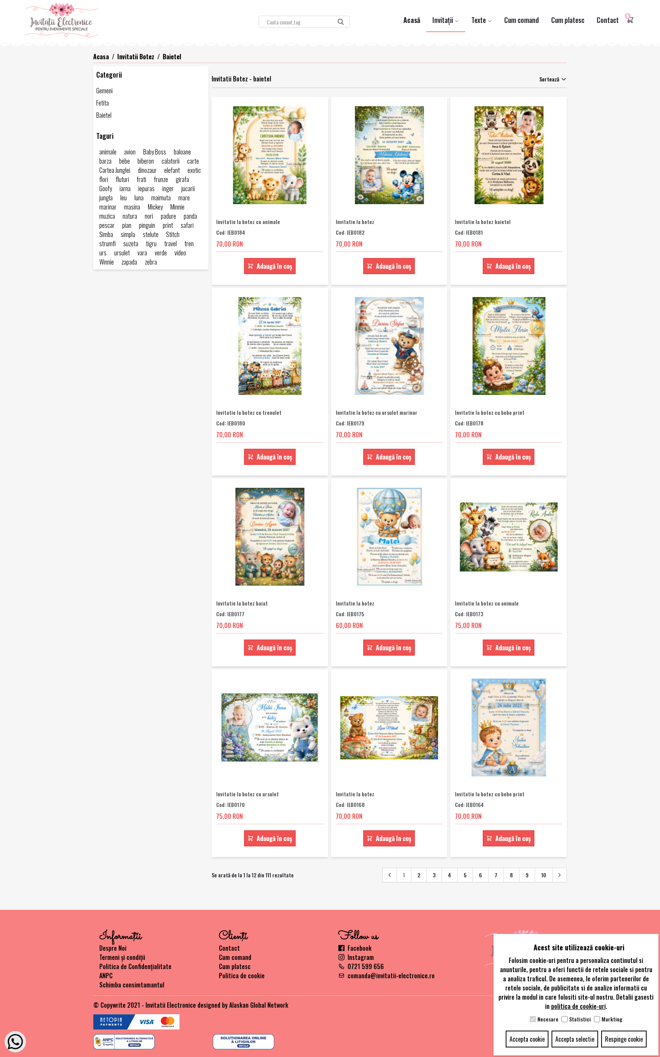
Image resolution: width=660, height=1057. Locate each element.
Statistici (580, 1019)
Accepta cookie (527, 1039)
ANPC (106, 975)
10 (543, 875)
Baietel (104, 115)
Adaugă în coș (274, 266)
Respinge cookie (624, 1039)
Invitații (443, 20)
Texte (479, 20)
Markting (612, 1019)
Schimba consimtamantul (131, 984)
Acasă (411, 20)
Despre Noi (112, 948)
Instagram (361, 957)
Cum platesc (567, 20)
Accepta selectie (574, 1039)
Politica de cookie (242, 975)
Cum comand (521, 20)
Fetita (102, 102)
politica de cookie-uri (578, 1006)
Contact (608, 20)
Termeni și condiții (122, 957)
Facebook (360, 948)
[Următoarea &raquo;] (559, 875)
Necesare (547, 1019)
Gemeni (104, 90)
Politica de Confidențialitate (135, 966)
